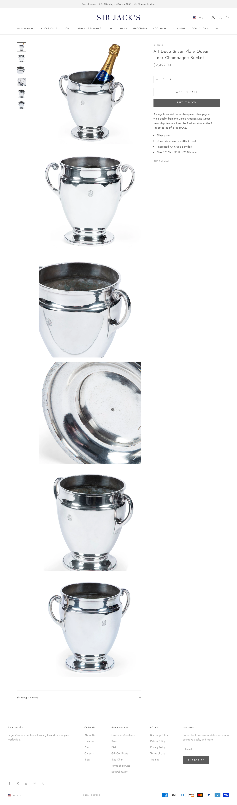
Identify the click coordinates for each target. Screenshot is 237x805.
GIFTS (123, 28)
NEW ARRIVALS (26, 28)
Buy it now (186, 102)
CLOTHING (179, 28)
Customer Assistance (123, 735)
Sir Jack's (158, 44)
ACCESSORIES (49, 28)
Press (87, 747)
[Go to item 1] (21, 46)
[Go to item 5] (21, 93)
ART (111, 28)
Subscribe (196, 760)
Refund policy (119, 772)
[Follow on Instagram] (26, 783)
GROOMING (140, 28)
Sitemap (154, 759)
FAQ (113, 747)
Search (115, 741)
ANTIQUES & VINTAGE (90, 28)
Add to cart (187, 92)
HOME (67, 28)
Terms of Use (157, 753)
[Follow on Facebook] (9, 783)
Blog (87, 759)
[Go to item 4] (21, 81)
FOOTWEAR (160, 28)
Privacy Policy (157, 747)
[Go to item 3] (21, 70)
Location (89, 741)
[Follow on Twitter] (17, 783)
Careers (89, 753)
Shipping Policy (159, 735)
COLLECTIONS (200, 28)
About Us (89, 735)
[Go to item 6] (21, 105)
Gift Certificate (119, 753)
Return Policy (157, 741)
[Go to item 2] (21, 58)
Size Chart (117, 759)
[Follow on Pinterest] (34, 783)
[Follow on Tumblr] (42, 783)
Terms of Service (120, 766)
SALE (217, 28)
